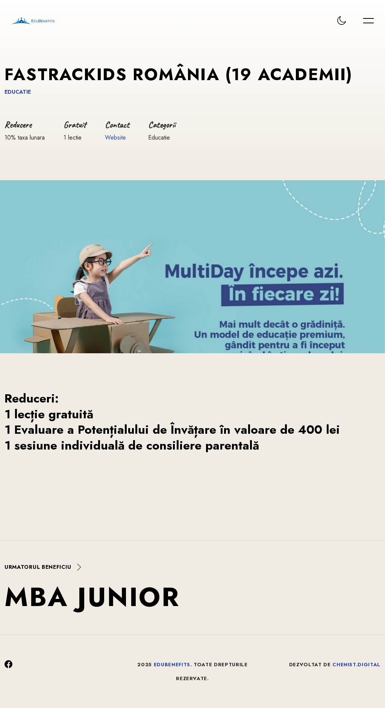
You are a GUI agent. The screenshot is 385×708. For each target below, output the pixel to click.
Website (115, 137)
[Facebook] (9, 665)
